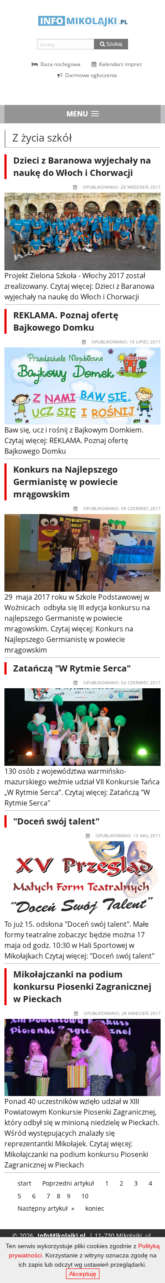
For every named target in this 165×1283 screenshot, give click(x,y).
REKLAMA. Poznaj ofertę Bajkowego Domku (65, 321)
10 (84, 1196)
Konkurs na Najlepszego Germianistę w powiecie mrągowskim (65, 481)
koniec (94, 1208)
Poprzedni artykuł (68, 1183)
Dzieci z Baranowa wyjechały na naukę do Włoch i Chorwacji (82, 166)
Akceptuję (82, 1273)
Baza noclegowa (60, 64)
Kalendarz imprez (120, 64)
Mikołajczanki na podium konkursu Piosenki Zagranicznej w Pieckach (82, 986)
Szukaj (113, 44)
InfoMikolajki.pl (61, 1235)
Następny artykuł (43, 1208)
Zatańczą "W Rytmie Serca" (72, 668)
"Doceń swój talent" (56, 821)
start (24, 1183)
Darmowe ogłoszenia (90, 75)
